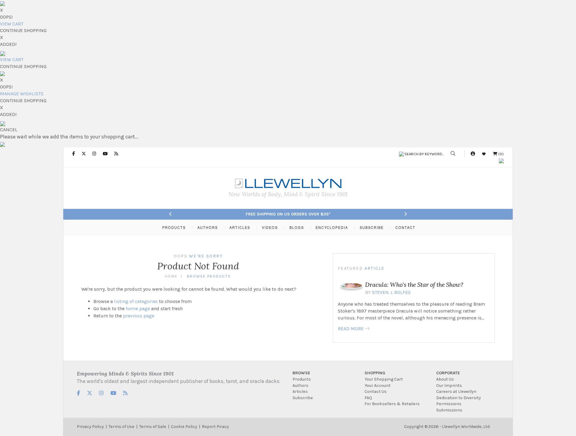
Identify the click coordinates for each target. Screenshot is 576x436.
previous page (138, 316)
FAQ (368, 397)
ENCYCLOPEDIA (332, 227)
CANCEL (8, 129)
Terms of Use (121, 426)
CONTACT (405, 227)
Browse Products (209, 276)
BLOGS (297, 227)
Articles (300, 391)
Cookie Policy (184, 426)
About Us (445, 379)
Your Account (377, 385)
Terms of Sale (152, 426)
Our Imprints (449, 385)
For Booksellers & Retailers (392, 403)
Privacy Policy (90, 426)
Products (301, 379)
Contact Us (375, 391)
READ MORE (351, 328)
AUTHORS (207, 227)
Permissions (448, 403)
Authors (300, 385)
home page (138, 308)
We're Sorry (206, 256)
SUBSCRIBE (372, 227)
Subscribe (302, 397)
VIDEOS (270, 227)
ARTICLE (374, 268)
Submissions (449, 410)
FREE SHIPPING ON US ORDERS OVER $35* (288, 214)
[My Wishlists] (484, 153)
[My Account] (473, 153)
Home (171, 276)
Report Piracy (215, 426)
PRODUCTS (174, 227)
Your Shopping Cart (383, 379)
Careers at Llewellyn (456, 391)
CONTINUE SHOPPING (23, 30)
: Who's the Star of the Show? (414, 284)
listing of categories (136, 301)
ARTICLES (240, 227)
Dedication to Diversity (458, 397)
